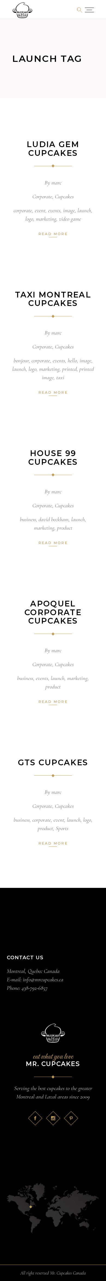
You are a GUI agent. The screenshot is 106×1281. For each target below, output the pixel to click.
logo (29, 218)
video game (70, 218)
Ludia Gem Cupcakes (53, 148)
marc (56, 182)
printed (69, 369)
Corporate (42, 196)
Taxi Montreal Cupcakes (53, 299)
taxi (60, 377)
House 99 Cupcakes (53, 457)
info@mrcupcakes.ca (43, 979)
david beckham (53, 519)
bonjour (21, 360)
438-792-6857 (34, 988)
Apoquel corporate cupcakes (53, 612)
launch (84, 210)
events (54, 210)
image (69, 210)
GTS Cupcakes (53, 762)
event (40, 210)
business (28, 519)
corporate (23, 210)
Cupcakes (64, 196)
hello (72, 360)
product (64, 527)
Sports (62, 828)
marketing (46, 218)
